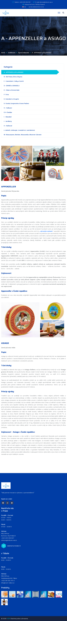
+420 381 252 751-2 (8, 581)
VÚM (8, 619)
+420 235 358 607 (7, 538)
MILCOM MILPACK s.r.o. (37, 7)
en (25, 7)
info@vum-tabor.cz (7, 583)
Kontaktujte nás (13, 546)
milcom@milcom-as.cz (9, 540)
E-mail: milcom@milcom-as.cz (44, 2)
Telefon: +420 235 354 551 (22, 2)
